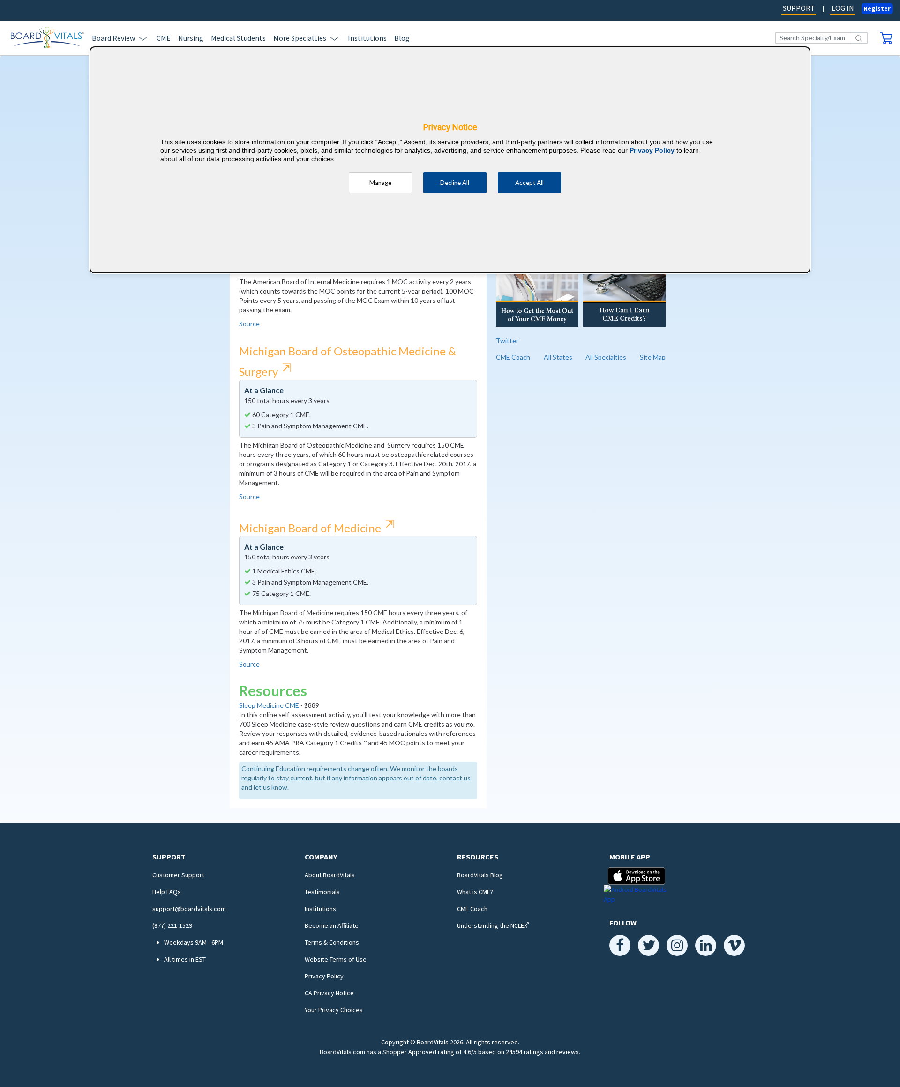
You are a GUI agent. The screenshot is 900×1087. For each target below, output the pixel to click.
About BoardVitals (330, 875)
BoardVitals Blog (480, 875)
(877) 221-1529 (172, 925)
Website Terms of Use (336, 959)
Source (249, 324)
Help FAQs (166, 892)
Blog (402, 38)
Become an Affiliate (332, 925)
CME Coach (513, 357)
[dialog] (450, 160)
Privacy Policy (324, 976)
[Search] (859, 38)
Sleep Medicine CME (269, 705)
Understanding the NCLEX (493, 925)
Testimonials (322, 892)
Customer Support (178, 875)
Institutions (367, 38)
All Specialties (605, 357)
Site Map (653, 357)
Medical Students (238, 38)
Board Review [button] (113, 38)
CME (164, 38)
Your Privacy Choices (334, 1010)
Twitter (507, 341)
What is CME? (475, 892)
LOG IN (843, 8)
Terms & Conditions (332, 942)
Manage (380, 182)
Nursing (190, 38)
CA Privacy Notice (329, 993)
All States (558, 357)
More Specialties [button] (299, 38)
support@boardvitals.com (189, 908)
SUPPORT (799, 8)
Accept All (529, 182)
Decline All (454, 182)
